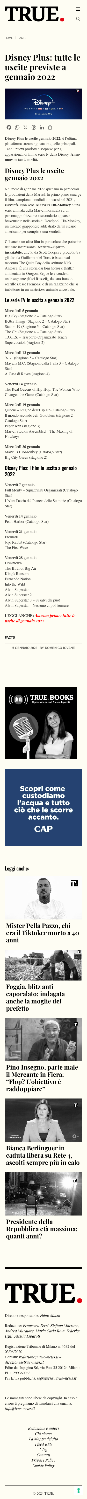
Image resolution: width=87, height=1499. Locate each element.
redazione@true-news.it (38, 1356)
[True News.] (34, 14)
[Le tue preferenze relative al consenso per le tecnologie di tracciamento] (78, 1490)
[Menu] (78, 9)
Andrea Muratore (19, 1330)
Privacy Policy (43, 1460)
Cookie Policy (43, 1465)
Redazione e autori (43, 1428)
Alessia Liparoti (27, 1336)
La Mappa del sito (43, 1438)
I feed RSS (43, 1444)
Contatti (43, 1454)
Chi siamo (43, 1433)
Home (9, 37)
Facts (22, 37)
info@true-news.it (20, 1408)
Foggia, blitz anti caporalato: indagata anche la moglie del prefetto (35, 997)
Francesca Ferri (36, 1325)
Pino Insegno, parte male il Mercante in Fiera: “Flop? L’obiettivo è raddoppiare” (42, 1078)
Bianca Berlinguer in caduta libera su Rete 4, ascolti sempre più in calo (43, 1155)
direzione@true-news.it (24, 1362)
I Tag (43, 1449)
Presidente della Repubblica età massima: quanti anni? (42, 1228)
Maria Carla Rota (50, 1330)
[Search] (78, 19)
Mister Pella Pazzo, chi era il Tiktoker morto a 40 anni (42, 932)
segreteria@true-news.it (56, 1378)
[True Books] (41, 756)
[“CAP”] (43, 806)
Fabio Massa (50, 1315)
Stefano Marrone (64, 1325)
